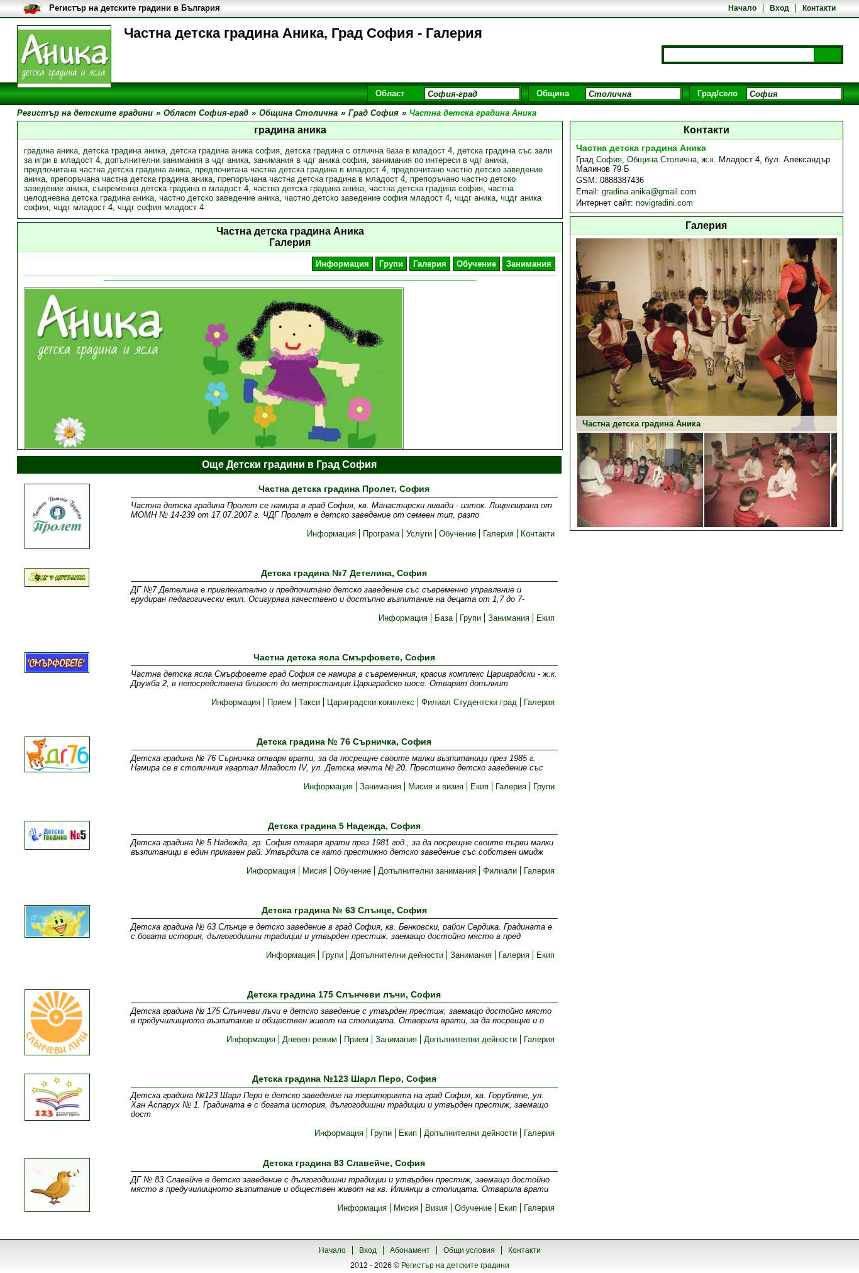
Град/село (717, 93)
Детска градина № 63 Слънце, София (344, 910)
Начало (742, 8)
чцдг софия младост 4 (161, 207)
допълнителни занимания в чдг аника (176, 160)
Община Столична (662, 159)
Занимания (528, 264)
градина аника (51, 150)
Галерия (429, 264)
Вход (779, 8)
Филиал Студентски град (469, 702)
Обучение (476, 264)
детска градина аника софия (225, 150)
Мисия (314, 871)
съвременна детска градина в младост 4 (170, 188)
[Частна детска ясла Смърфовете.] (57, 663)
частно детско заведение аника (219, 198)
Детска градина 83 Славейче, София (344, 1163)
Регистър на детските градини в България (134, 8)
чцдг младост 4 (83, 207)
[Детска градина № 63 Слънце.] (57, 922)
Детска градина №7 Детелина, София (344, 573)
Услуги (419, 533)
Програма (381, 533)
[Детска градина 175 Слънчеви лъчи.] (57, 1023)
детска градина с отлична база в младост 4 (368, 150)
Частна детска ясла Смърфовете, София (344, 657)
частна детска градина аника (308, 188)
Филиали (500, 871)
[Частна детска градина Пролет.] (57, 517)
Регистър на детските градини (455, 1265)
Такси (309, 702)
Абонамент (410, 1250)
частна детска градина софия (426, 188)
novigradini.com (664, 203)
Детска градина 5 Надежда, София (344, 826)
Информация (342, 264)
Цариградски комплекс (370, 702)
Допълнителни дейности (396, 955)
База (444, 618)
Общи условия (469, 1250)
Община (552, 93)
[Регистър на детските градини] (64, 56)
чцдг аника (475, 198)
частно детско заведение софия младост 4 (367, 198)
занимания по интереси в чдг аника (439, 160)
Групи (391, 264)
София (609, 159)
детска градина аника (124, 150)
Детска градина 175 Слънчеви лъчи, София (344, 994)
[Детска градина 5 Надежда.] (57, 836)
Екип (545, 618)
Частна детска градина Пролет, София (344, 489)
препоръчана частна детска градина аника (131, 179)
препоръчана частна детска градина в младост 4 (311, 179)
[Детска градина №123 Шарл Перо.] (57, 1098)
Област (389, 93)
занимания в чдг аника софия (310, 160)
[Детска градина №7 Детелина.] (57, 578)
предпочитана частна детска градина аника (107, 169)
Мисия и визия (435, 786)
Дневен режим (309, 1039)
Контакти (819, 8)
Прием (279, 702)
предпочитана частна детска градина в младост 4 (290, 169)
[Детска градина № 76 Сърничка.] (57, 755)
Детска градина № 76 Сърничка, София (344, 742)
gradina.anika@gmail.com (649, 191)
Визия (436, 1208)
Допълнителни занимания (427, 871)
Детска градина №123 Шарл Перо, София (344, 1079)
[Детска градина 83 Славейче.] (57, 1186)
